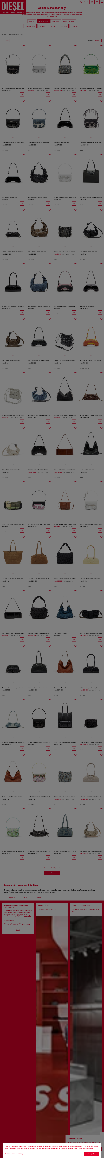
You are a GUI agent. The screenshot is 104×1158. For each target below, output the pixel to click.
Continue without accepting (14, 1154)
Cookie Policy (89, 1148)
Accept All (91, 1154)
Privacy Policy (78, 1148)
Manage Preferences (59, 1148)
